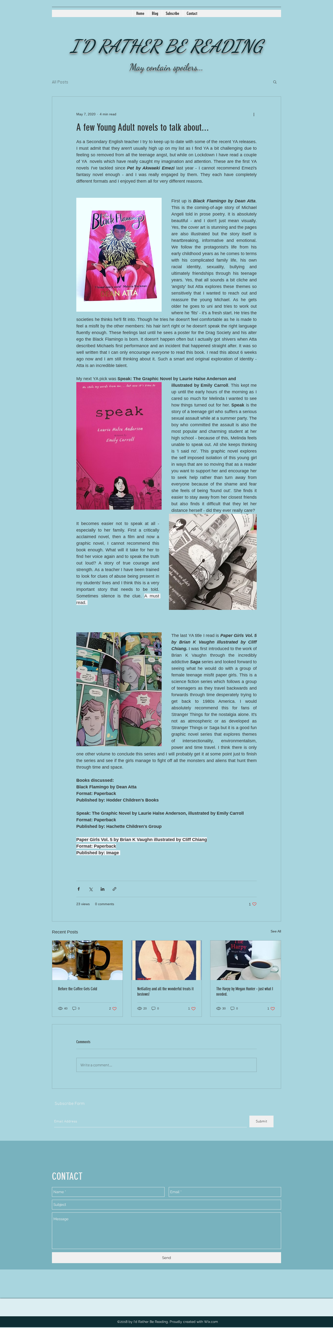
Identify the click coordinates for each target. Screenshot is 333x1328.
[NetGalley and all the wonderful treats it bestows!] (166, 960)
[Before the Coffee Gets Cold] (87, 960)
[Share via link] (114, 889)
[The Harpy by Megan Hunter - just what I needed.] (245, 960)
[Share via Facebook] (78, 889)
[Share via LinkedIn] (102, 889)
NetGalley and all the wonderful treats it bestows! (165, 991)
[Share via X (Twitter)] (90, 889)
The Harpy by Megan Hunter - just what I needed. (244, 991)
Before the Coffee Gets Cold (77, 988)
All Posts (60, 81)
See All (276, 931)
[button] (275, 82)
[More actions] (254, 114)
